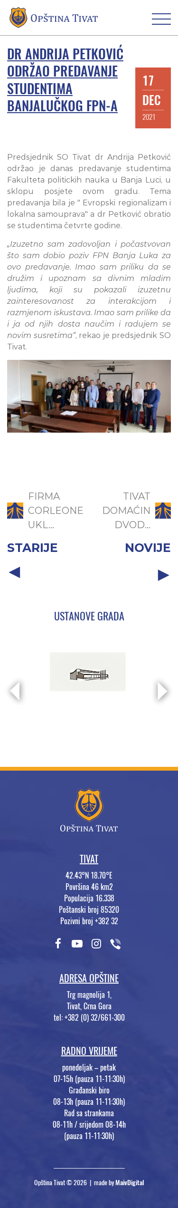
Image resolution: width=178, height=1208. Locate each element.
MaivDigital (129, 1182)
